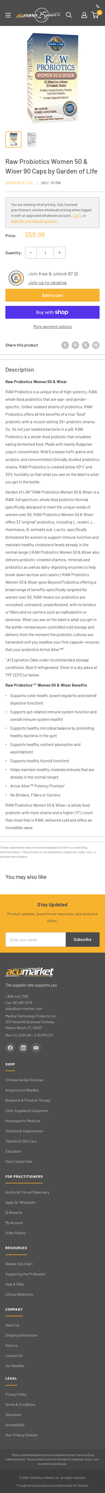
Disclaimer (13, 1415)
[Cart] (95, 15)
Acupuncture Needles (21, 1090)
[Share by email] (96, 345)
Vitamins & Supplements (24, 1131)
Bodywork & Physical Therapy (27, 1100)
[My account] (84, 15)
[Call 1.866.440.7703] (98, 6)
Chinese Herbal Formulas (24, 1080)
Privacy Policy (16, 1394)
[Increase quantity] (59, 252)
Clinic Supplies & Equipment (26, 1111)
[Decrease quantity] (31, 252)
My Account (14, 1223)
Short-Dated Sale (18, 1161)
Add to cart (52, 295)
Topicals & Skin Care (21, 1141)
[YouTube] (36, 1048)
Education (13, 1151)
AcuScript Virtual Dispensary (27, 1192)
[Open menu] (8, 15)
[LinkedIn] (23, 1048)
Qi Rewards (13, 1212)
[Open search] (69, 15)
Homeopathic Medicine (22, 1121)
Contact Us (13, 1355)
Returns (11, 1345)
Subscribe (83, 939)
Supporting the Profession (25, 1274)
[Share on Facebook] (65, 345)
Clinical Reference (19, 1294)
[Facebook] (10, 1048)
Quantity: (13, 252)
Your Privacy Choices (21, 1435)
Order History (15, 1233)
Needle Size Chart (19, 1264)
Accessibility (14, 1425)
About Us (12, 1325)
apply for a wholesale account (34, 220)
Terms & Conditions (20, 1404)
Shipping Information (21, 1335)
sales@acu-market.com (23, 1008)
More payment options (52, 326)
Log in (77, 215)
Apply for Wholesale (20, 1202)
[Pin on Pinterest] (75, 345)
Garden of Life (19, 182)
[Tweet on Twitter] (85, 345)
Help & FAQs (14, 1284)
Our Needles (14, 1366)
